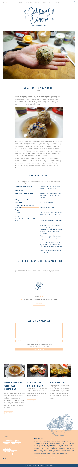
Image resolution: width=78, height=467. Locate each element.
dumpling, (45, 299)
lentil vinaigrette (8, 440)
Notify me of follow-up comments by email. (39, 344)
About (37, 2)
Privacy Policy (44, 457)
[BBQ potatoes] (60, 370)
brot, (40, 299)
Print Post (39, 304)
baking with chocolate (10, 451)
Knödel (55, 299)
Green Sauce (7, 448)
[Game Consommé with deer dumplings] (14, 370)
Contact (52, 457)
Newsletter (56, 2)
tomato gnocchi (16, 443)
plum (17, 440)
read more (9, 412)
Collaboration (46, 2)
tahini (5, 446)
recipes (20, 2)
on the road (28, 2)
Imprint (36, 457)
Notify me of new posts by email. (39, 346)
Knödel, (50, 299)
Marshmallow (8, 453)
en (6, 2)
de (3, 2)
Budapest (6, 443)
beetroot (19, 446)
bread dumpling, (34, 299)
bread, (28, 299)
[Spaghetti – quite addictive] (37, 370)
